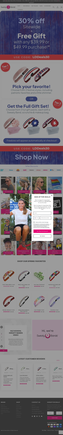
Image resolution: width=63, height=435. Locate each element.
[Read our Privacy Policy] (50, 224)
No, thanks (42, 236)
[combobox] (36, 217)
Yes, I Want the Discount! (42, 231)
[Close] (51, 195)
